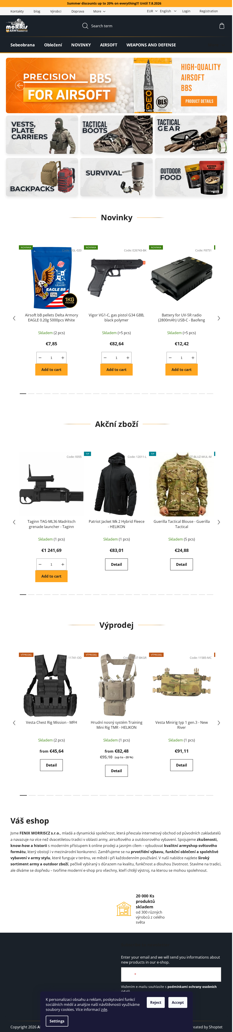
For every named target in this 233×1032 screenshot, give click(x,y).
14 (137, 393)
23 (210, 393)
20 (185, 393)
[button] (20, 85)
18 (169, 393)
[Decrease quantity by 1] (40, 357)
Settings (57, 1021)
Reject (155, 1002)
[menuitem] (22, 45)
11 (112, 393)
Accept (178, 1002)
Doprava (77, 11)
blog (37, 11)
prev (14, 318)
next (219, 318)
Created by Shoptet (206, 1026)
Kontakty (17, 11)
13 (129, 393)
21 (194, 393)
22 (202, 393)
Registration (209, 11)
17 (161, 393)
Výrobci (55, 11)
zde (104, 1009)
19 (177, 393)
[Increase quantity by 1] (62, 357)
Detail (116, 564)
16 (153, 393)
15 (145, 393)
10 (104, 393)
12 (120, 393)
